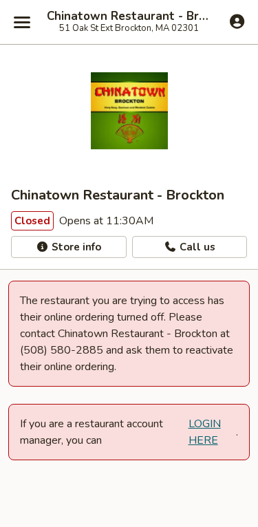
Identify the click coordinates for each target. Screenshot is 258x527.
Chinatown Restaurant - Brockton (129, 16)
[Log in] (237, 21)
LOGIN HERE (205, 432)
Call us (196, 247)
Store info (75, 247)
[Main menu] (22, 22)
